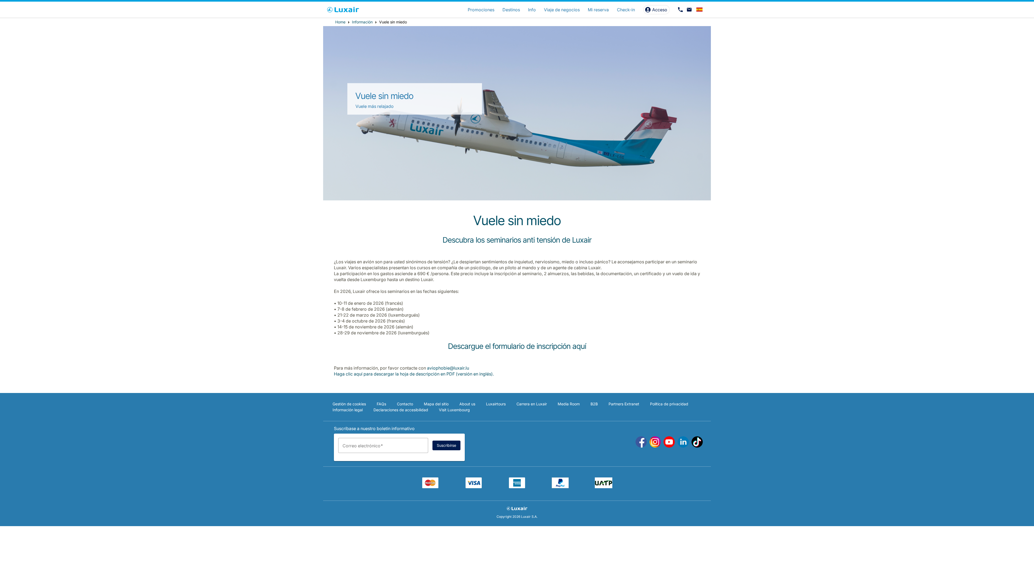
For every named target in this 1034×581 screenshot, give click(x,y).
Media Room (569, 404)
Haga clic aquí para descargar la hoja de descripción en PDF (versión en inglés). (414, 374)
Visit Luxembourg (454, 410)
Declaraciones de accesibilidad (400, 410)
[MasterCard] (430, 486)
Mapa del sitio (436, 404)
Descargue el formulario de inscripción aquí (517, 346)
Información (362, 22)
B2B (594, 404)
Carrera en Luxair (531, 404)
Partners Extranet (624, 404)
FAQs (381, 404)
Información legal (348, 410)
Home (340, 22)
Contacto (405, 404)
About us (467, 404)
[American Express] (517, 486)
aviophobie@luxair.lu (448, 368)
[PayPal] (560, 486)
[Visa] (474, 486)
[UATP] (603, 486)
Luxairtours (496, 404)
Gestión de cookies (349, 404)
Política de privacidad (669, 404)
